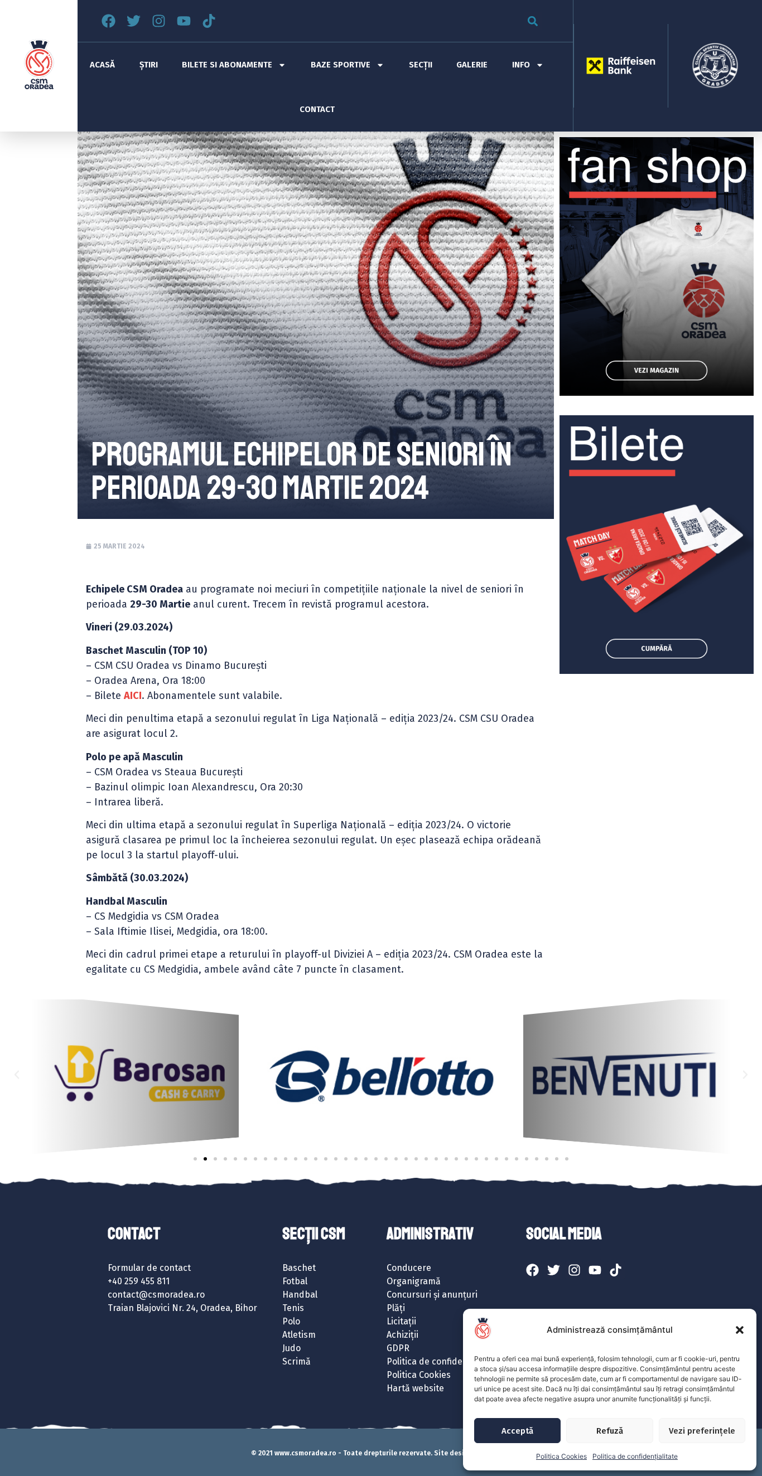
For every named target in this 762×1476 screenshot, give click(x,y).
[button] (739, 1330)
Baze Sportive (340, 65)
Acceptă (517, 1431)
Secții (420, 65)
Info (521, 65)
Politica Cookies (561, 1456)
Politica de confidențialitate (635, 1456)
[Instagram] (158, 20)
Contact (317, 109)
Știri (148, 65)
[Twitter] (133, 20)
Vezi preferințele (702, 1431)
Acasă (102, 65)
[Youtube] (183, 20)
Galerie (472, 65)
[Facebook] (108, 20)
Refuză (609, 1431)
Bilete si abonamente (227, 65)
